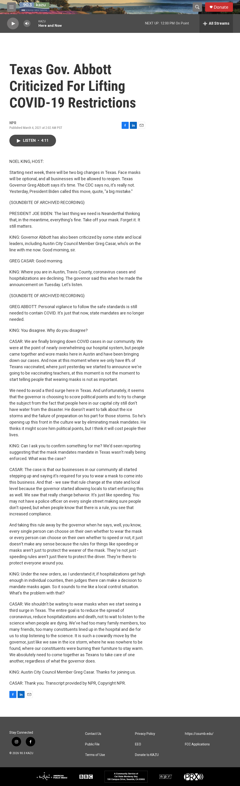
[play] (13, 23)
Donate (221, 7)
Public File (92, 744)
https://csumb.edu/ (199, 734)
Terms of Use (95, 755)
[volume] (27, 23)
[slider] (34, 23)
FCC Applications (197, 744)
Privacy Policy (145, 734)
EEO (138, 744)
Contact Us (93, 734)
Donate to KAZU (147, 755)
